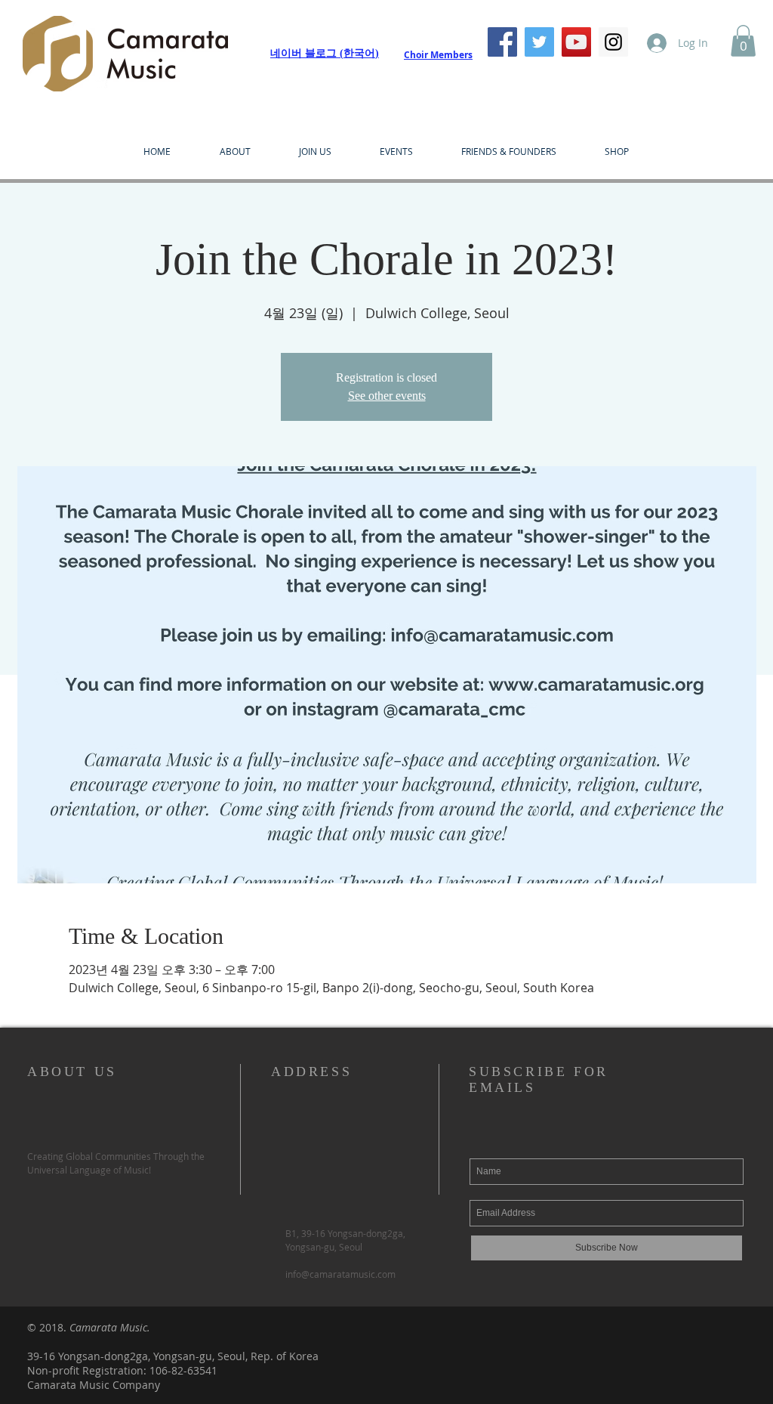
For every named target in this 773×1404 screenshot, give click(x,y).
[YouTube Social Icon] (576, 42)
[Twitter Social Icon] (539, 42)
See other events (387, 395)
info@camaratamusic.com (340, 1274)
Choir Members (438, 54)
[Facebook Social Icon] (502, 42)
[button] (743, 41)
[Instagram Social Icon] (613, 42)
